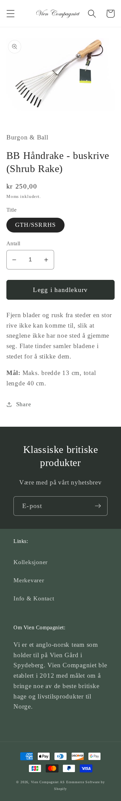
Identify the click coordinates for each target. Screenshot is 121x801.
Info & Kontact (33, 598)
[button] (10, 13)
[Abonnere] (98, 506)
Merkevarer (28, 580)
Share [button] (23, 404)
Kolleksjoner (30, 562)
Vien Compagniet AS (48, 782)
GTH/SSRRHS (35, 224)
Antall (13, 244)
